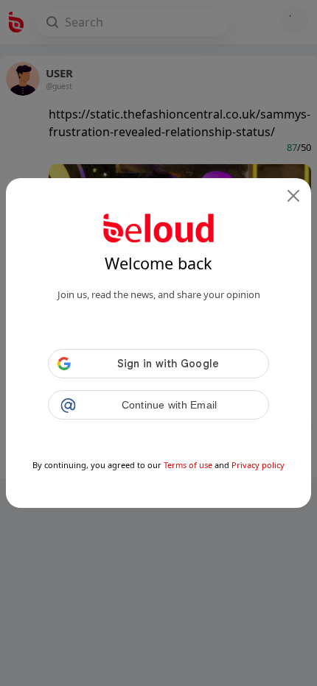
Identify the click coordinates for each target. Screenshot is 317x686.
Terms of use (188, 464)
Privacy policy (258, 464)
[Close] (293, 196)
